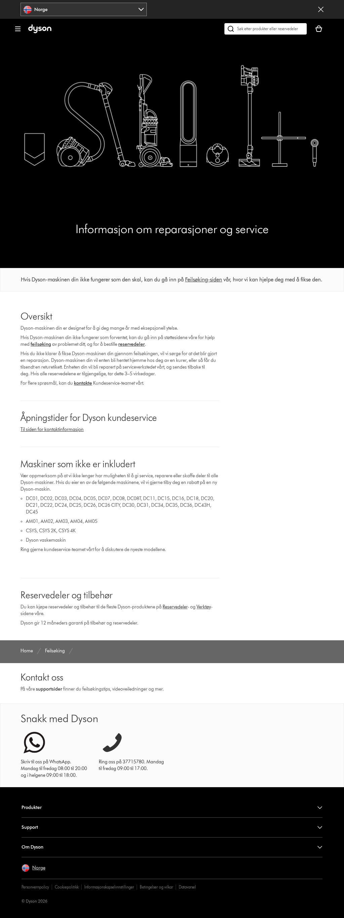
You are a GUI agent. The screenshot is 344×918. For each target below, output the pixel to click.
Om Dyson (32, 847)
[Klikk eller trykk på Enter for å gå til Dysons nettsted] (39, 32)
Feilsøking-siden (203, 279)
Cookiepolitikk (67, 886)
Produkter (32, 807)
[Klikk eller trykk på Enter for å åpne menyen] (17, 28)
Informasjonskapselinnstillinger (109, 886)
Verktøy (204, 607)
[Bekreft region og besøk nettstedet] (321, 9)
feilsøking (41, 344)
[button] (33, 868)
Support (30, 827)
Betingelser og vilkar (156, 886)
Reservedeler (175, 607)
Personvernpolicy (35, 886)
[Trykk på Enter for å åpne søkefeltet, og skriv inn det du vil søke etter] (265, 29)
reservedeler (131, 344)
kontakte (83, 383)
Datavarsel (187, 886)
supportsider (49, 689)
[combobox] (83, 9)
